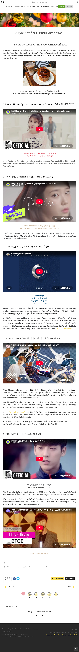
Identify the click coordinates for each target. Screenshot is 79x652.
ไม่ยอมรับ (69, 6)
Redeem (28, 629)
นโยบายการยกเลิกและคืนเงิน (69, 635)
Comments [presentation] (11, 606)
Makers (6, 2)
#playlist (8, 563)
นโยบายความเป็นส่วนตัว (40, 6)
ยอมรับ (62, 6)
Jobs (9, 631)
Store (13, 2)
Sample (22, 629)
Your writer (43, 2)
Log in (40, 615)
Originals (10, 629)
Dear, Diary (35, 2)
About (35, 629)
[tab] (11, 606)
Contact (4, 631)
